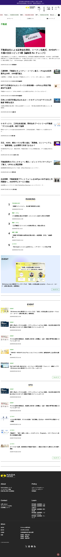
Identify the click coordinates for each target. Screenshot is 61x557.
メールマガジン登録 (6, 489)
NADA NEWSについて (6, 487)
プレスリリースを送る (6, 505)
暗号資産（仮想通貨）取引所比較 (38, 510)
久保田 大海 (16, 154)
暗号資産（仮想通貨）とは (38, 504)
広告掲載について (5, 507)
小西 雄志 (14, 189)
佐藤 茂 (14, 112)
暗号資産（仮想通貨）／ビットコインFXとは (38, 513)
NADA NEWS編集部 (17, 81)
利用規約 (34, 491)
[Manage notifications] (58, 554)
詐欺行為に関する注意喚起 (7, 491)
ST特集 (44, 9)
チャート (11, 18)
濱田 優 (13, 135)
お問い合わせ (4, 504)
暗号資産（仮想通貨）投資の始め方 (38, 506)
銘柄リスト (31, 18)
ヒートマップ (51, 18)
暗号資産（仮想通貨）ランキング (38, 516)
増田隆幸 (14, 64)
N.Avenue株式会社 (25, 527)
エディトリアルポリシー (38, 487)
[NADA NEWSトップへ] (30, 7)
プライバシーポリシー (37, 489)
